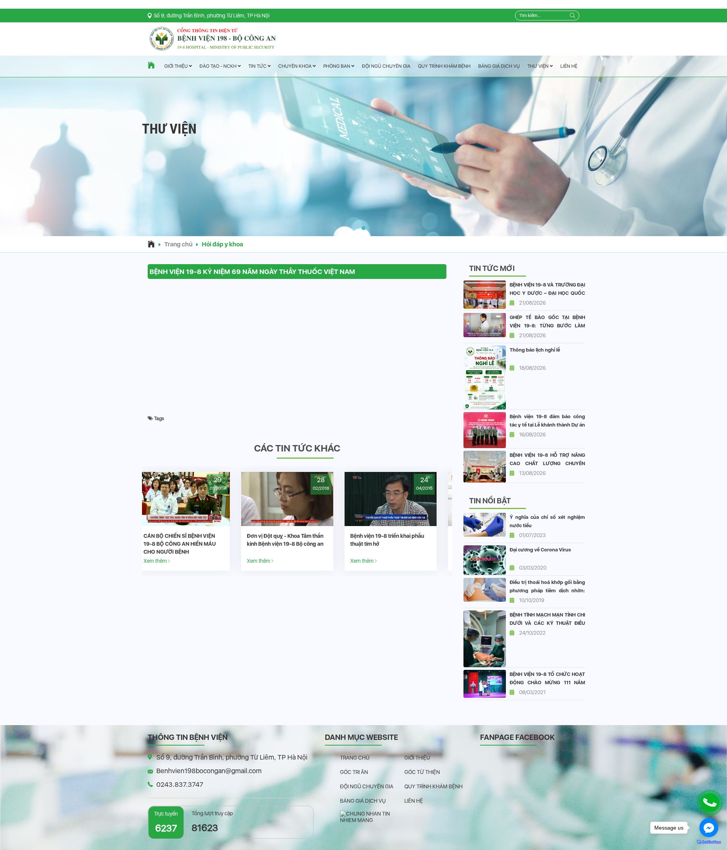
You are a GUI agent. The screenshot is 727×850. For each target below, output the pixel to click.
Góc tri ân (354, 772)
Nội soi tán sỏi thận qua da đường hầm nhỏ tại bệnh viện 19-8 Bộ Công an (297, 544)
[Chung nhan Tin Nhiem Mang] (372, 817)
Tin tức (258, 66)
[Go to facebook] (708, 827)
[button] (363, 228)
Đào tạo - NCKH (219, 66)
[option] (193, 521)
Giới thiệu (176, 66)
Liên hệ (568, 66)
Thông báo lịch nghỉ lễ (535, 350)
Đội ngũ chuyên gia (386, 66)
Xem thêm (165, 561)
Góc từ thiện (422, 772)
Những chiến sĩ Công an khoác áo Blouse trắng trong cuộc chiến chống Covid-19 (400, 544)
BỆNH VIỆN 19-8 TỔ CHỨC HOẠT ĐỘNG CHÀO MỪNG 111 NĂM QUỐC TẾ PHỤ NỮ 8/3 (547, 682)
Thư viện (538, 66)
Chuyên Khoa (295, 66)
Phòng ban (337, 66)
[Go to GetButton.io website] (709, 842)
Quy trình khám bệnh (444, 66)
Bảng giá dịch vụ (499, 66)
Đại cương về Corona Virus (540, 550)
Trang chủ (178, 244)
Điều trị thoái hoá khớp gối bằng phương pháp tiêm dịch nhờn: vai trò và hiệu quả (547, 590)
